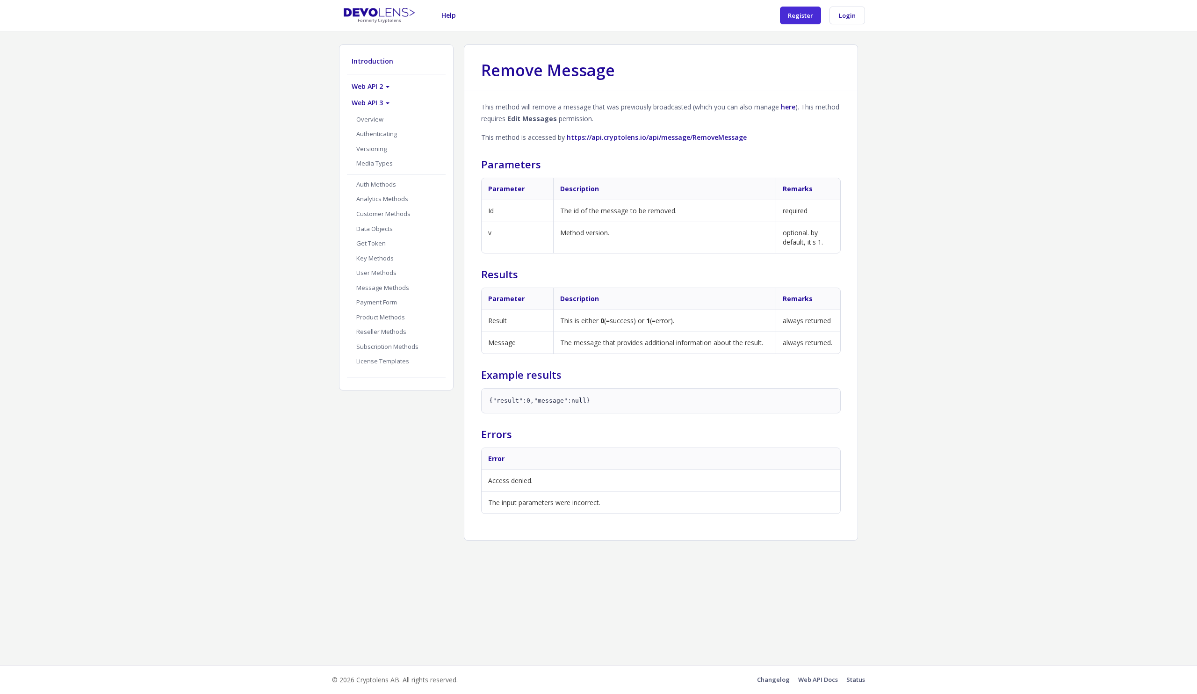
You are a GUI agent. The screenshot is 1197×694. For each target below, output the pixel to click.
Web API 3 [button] (368, 102)
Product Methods (380, 317)
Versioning (371, 149)
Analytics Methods (382, 199)
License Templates (382, 361)
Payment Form (376, 302)
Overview (369, 119)
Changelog (773, 679)
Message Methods (382, 287)
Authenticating (376, 134)
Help (448, 15)
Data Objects (374, 228)
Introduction (372, 61)
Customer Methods (383, 214)
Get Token (371, 243)
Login (847, 15)
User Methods (376, 272)
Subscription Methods (387, 346)
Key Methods (375, 258)
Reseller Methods (381, 331)
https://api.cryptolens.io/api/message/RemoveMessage (657, 137)
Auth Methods (376, 184)
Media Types (374, 163)
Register (800, 15)
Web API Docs (818, 679)
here (788, 106)
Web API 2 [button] (368, 86)
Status (855, 679)
